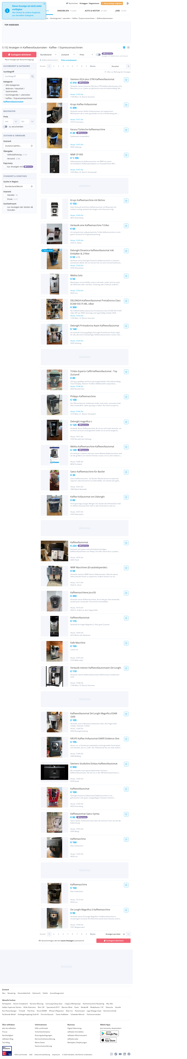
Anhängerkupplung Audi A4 (28, 1014)
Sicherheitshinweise (42, 1032)
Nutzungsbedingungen (43, 1035)
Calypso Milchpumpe (73, 1004)
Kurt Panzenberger (9, 1011)
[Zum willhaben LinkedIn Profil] (124, 1054)
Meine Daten (40, 1042)
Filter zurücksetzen (69, 60)
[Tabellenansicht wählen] (128, 47)
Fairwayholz (6, 1004)
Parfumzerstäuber (94, 1014)
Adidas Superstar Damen (11, 1007)
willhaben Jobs (72, 1039)
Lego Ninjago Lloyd (94, 1011)
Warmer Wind (67, 1007)
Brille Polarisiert (30, 1007)
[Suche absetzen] (32, 76)
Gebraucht (36, 993)
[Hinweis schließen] (44, 3)
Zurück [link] (42, 66)
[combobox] (17, 76)
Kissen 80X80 (42, 1011)
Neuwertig (11, 993)
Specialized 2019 (53, 1007)
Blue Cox (69, 1011)
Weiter (93, 66)
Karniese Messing (36, 1004)
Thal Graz (31, 1011)
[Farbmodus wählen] (127, 3)
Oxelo (76, 1007)
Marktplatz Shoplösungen (77, 1042)
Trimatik (22, 1011)
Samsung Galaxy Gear (54, 1004)
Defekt (45, 993)
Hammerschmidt (109, 1011)
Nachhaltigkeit (7, 1035)
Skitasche (109, 1007)
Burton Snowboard (20, 1004)
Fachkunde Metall (9, 1014)
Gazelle (118, 1007)
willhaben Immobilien (75, 1032)
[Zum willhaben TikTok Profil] (115, 1054)
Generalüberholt (24, 993)
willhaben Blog (7, 1039)
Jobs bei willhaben (9, 1028)
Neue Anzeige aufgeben (113, 3)
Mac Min (109, 1004)
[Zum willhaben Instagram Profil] (111, 1054)
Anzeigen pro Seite (113, 934)
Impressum (56, 1055)
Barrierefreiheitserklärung (45, 1039)
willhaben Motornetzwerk (77, 1035)
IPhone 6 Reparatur (56, 1011)
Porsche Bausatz (47, 1014)
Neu (3, 993)
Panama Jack (80, 1011)
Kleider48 (84, 1007)
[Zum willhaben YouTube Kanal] (120, 1054)
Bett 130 (41, 1007)
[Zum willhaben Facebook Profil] (129, 1054)
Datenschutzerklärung (43, 1046)
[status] (24, 10)
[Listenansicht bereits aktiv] (124, 47)
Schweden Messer (78, 1014)
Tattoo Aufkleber (62, 1014)
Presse (4, 1032)
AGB (30, 1055)
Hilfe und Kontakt (41, 1028)
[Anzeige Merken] (126, 80)
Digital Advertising (74, 1028)
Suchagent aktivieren (21, 54)
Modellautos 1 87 (96, 1007)
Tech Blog (6, 1042)
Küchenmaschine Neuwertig (93, 1004)
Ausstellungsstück (57, 993)
